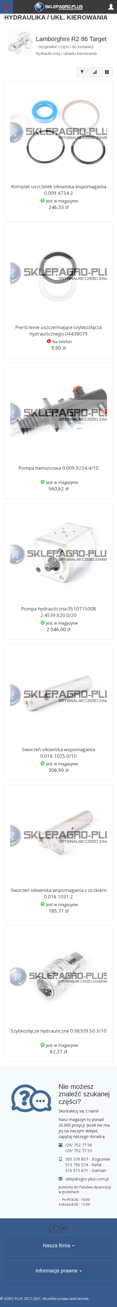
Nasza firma (57, 1245)
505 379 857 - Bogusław (87, 1159)
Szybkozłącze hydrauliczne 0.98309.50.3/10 (58, 1031)
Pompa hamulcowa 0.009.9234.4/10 (58, 468)
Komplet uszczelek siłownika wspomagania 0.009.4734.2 (58, 189)
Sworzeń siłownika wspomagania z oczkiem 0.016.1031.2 (58, 893)
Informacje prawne (57, 1271)
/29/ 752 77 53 (78, 1150)
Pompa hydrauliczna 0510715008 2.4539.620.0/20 (58, 611)
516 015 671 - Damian (85, 1170)
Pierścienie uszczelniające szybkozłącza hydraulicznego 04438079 (58, 330)
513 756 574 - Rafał (83, 1164)
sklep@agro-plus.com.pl (87, 1179)
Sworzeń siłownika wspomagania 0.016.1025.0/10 (58, 752)
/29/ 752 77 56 (78, 1145)
